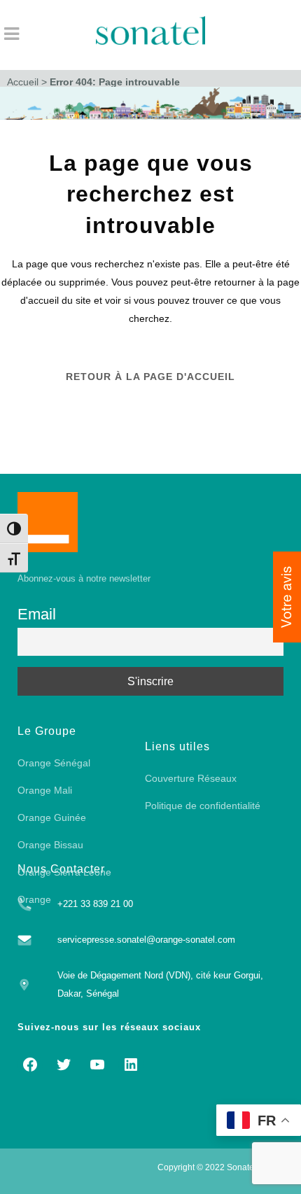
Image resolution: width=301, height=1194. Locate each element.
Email (37, 614)
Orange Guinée (52, 817)
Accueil (22, 81)
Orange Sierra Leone (64, 872)
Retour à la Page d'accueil (150, 376)
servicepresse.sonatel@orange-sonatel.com (146, 939)
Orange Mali (45, 790)
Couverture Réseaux (191, 778)
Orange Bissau (50, 844)
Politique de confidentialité (202, 805)
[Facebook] (30, 1064)
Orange (34, 899)
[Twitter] (63, 1064)
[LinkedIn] (131, 1064)
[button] (287, 597)
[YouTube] (97, 1064)
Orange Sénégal (54, 762)
